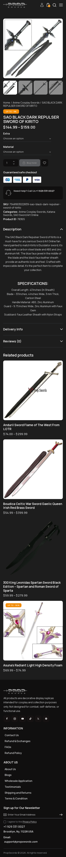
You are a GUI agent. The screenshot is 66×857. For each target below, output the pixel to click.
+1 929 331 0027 (45, 191)
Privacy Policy (30, 822)
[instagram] (14, 718)
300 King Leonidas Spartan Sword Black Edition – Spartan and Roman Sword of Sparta (32, 586)
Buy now (32, 162)
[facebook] (7, 718)
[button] (61, 5)
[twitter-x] (38, 718)
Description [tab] (12, 229)
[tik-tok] (30, 718)
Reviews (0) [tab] (12, 341)
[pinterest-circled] (46, 718)
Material (8, 147)
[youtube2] (22, 718)
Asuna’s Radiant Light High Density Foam (32, 665)
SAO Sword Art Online (25, 215)
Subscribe (60, 814)
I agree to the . (22, 821)
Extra (6, 133)
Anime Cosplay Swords (26, 102)
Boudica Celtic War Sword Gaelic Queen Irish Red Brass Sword (32, 506)
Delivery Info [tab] (13, 329)
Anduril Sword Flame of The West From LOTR (31, 427)
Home (6, 102)
